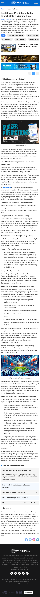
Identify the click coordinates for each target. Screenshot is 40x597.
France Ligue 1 (6, 39)
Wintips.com (7, 188)
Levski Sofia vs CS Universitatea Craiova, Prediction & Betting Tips (27, 47)
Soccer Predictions (7, 19)
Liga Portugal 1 (20, 39)
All (3, 35)
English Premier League (15, 35)
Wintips (3, 9)
